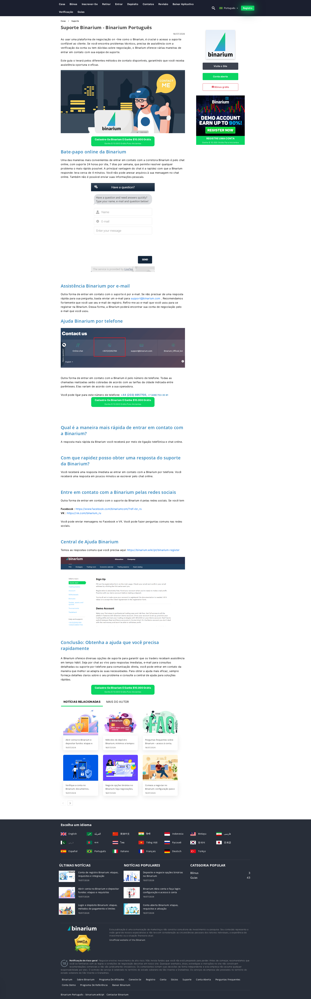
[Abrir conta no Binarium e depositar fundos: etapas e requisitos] (80, 723)
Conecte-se (135, 979)
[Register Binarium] (220, 115)
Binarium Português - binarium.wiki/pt (82, 994)
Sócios (174, 979)
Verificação (66, 11)
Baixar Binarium (121, 985)
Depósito (132, 4)
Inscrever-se (90, 4)
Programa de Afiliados (111, 979)
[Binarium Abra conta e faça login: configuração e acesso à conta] (132, 892)
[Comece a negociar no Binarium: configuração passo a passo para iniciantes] (160, 768)
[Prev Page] (63, 803)
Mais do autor (117, 701)
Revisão (163, 4)
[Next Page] (70, 803)
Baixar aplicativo (183, 4)
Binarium (67, 979)
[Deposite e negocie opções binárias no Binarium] (132, 876)
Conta (163, 979)
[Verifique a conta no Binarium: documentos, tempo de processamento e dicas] (80, 768)
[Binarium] (220, 58)
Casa (62, 4)
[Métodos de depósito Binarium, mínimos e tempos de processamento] (120, 723)
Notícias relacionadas (81, 701)
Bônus (73, 4)
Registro (247, 8)
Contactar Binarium (118, 994)
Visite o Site (220, 66)
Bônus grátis (221, 87)
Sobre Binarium (86, 979)
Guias (81, 11)
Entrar (119, 4)
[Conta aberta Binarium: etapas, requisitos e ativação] (132, 908)
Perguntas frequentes (227, 979)
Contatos (148, 4)
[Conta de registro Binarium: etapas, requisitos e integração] (67, 876)
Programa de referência (94, 985)
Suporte (187, 979)
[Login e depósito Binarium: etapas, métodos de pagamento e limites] (67, 908)
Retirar (106, 4)
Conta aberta (220, 76)
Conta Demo (69, 985)
